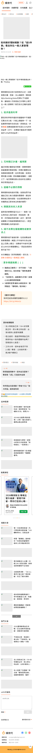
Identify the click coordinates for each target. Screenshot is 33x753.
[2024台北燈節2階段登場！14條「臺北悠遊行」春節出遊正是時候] (6, 420)
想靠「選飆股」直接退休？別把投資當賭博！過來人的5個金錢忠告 (22, 540)
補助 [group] (27, 14)
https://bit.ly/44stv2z (12, 301)
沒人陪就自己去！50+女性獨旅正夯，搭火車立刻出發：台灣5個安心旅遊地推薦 (23, 661)
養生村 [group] (4, 14)
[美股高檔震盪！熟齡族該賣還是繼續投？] (6, 607)
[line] (26, 732)
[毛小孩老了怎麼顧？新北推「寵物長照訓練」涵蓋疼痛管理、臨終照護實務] (6, 673)
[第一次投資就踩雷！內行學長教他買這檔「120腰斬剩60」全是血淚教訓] (6, 530)
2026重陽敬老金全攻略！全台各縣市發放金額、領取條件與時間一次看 (22, 628)
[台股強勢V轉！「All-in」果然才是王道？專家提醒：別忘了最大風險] (6, 574)
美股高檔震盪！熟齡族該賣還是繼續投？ (22, 606)
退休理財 (6, 7)
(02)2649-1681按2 (14, 740)
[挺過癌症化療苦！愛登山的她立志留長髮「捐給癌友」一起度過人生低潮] (6, 442)
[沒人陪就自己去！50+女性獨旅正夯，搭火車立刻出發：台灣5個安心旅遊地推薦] (6, 662)
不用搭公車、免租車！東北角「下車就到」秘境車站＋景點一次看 (22, 639)
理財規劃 (15, 362)
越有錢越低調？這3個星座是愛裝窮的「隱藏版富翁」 (22, 452)
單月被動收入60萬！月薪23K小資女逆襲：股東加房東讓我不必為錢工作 (23, 563)
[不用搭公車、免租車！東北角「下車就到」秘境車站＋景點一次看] (6, 639)
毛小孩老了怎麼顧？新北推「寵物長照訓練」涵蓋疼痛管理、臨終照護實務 (22, 672)
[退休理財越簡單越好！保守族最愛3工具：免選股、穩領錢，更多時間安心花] (6, 597)
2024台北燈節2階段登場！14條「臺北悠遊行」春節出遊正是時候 (23, 419)
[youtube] (29, 732)
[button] (30, 2)
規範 (2, 712)
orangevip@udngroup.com (17, 737)
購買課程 (21, 2)
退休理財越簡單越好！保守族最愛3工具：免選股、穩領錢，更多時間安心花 (22, 596)
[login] (27, 2)
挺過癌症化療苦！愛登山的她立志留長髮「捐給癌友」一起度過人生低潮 (22, 442)
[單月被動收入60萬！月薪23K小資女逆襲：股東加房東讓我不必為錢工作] (6, 564)
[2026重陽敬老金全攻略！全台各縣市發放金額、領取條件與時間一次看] (6, 629)
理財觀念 (6, 362)
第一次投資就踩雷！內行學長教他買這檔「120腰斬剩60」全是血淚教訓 (23, 530)
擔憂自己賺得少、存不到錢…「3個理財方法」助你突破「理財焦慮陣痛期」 (18, 270)
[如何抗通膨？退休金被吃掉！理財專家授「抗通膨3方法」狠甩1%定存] (6, 409)
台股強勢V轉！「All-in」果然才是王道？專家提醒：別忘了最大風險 (23, 574)
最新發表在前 (26, 719)
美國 (23, 362)
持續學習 (14, 7)
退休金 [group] (12, 14)
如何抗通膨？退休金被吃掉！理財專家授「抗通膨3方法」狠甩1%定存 (22, 409)
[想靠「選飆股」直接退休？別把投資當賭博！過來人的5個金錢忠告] (6, 541)
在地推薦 (23, 7)
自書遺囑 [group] (20, 14)
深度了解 (23, 512)
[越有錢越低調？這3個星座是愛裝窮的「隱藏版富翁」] (6, 453)
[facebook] (22, 732)
